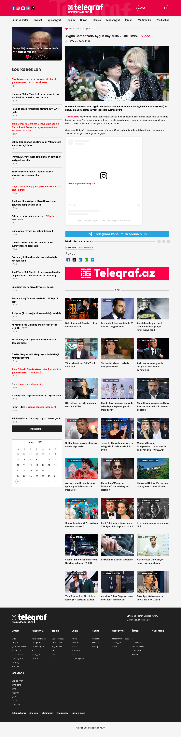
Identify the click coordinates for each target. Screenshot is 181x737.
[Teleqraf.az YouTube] (23, 8)
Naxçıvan (16, 705)
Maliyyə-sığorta (38, 647)
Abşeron (15, 693)
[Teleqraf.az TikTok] (33, 8)
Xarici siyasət (17, 654)
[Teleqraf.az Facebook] (13, 8)
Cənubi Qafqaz (78, 658)
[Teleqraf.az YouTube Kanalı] (117, 273)
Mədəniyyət (113, 20)
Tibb (54, 651)
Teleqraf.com (71, 116)
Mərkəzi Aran (17, 681)
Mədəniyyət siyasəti (120, 639)
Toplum (70, 20)
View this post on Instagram (81, 183)
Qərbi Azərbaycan (19, 647)
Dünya (83, 20)
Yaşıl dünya (57, 647)
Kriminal (95, 643)
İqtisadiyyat (54, 20)
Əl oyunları (136, 651)
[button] (27, 57)
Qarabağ (15, 662)
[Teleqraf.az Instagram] (18, 8)
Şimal (14, 689)
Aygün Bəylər (71, 247)
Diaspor (15, 643)
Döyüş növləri (138, 647)
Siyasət (38, 20)
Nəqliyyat (36, 654)
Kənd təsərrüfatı (39, 639)
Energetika (36, 643)
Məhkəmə (96, 639)
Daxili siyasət (17, 658)
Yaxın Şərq (76, 651)
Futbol (135, 654)
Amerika (75, 643)
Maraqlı (95, 647)
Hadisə (97, 20)
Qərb (14, 697)
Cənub (14, 701)
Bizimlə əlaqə (78, 713)
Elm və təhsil (57, 643)
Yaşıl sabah (162, 20)
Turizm (35, 658)
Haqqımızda (62, 713)
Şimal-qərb (16, 685)
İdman (128, 20)
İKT (33, 651)
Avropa (75, 654)
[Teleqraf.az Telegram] (28, 8)
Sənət (114, 647)
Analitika (15, 666)
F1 (133, 639)
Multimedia (144, 20)
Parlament (16, 651)
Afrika (74, 639)
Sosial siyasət (58, 639)
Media (54, 654)
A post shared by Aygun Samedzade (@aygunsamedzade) (103, 220)
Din (53, 658)
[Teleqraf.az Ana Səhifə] (85, 8)
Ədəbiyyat (116, 643)
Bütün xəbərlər (20, 20)
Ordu (14, 639)
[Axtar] (165, 8)
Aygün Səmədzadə (86, 247)
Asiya (74, 647)
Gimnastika (137, 643)
